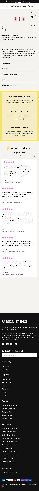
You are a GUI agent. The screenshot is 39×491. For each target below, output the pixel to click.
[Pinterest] (8, 344)
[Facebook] (4, 344)
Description (6, 63)
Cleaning (5, 79)
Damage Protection (9, 74)
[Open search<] (29, 6)
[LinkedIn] (17, 344)
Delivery (5, 68)
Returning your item (9, 85)
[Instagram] (12, 344)
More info (4, 310)
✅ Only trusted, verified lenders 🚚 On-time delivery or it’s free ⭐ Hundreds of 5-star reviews (19, 1)
